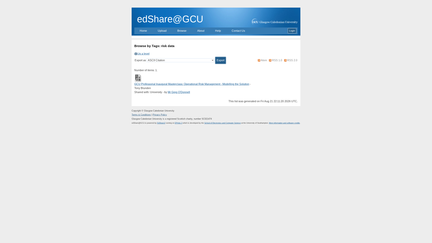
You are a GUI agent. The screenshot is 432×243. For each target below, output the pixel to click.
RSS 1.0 (277, 60)
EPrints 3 (178, 123)
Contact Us (238, 30)
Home (143, 30)
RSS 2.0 (292, 60)
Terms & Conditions (141, 114)
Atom (264, 60)
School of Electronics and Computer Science (222, 123)
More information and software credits (284, 123)
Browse (181, 30)
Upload (162, 30)
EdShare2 (161, 123)
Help (218, 30)
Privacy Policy (160, 114)
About (200, 30)
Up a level (143, 53)
